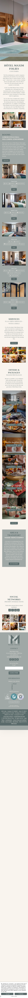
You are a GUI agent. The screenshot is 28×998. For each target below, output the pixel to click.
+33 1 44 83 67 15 (14, 655)
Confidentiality (8, 720)
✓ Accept (7, 994)
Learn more (14, 996)
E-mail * (14, 665)
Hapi (20, 721)
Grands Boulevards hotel (19, 716)
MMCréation (14, 723)
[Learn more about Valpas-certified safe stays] (20, 696)
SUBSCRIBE (14, 673)
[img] (14, 171)
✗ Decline (20, 994)
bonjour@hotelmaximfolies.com (14, 656)
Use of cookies (8, 721)
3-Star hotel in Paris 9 (8, 716)
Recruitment (15, 721)
